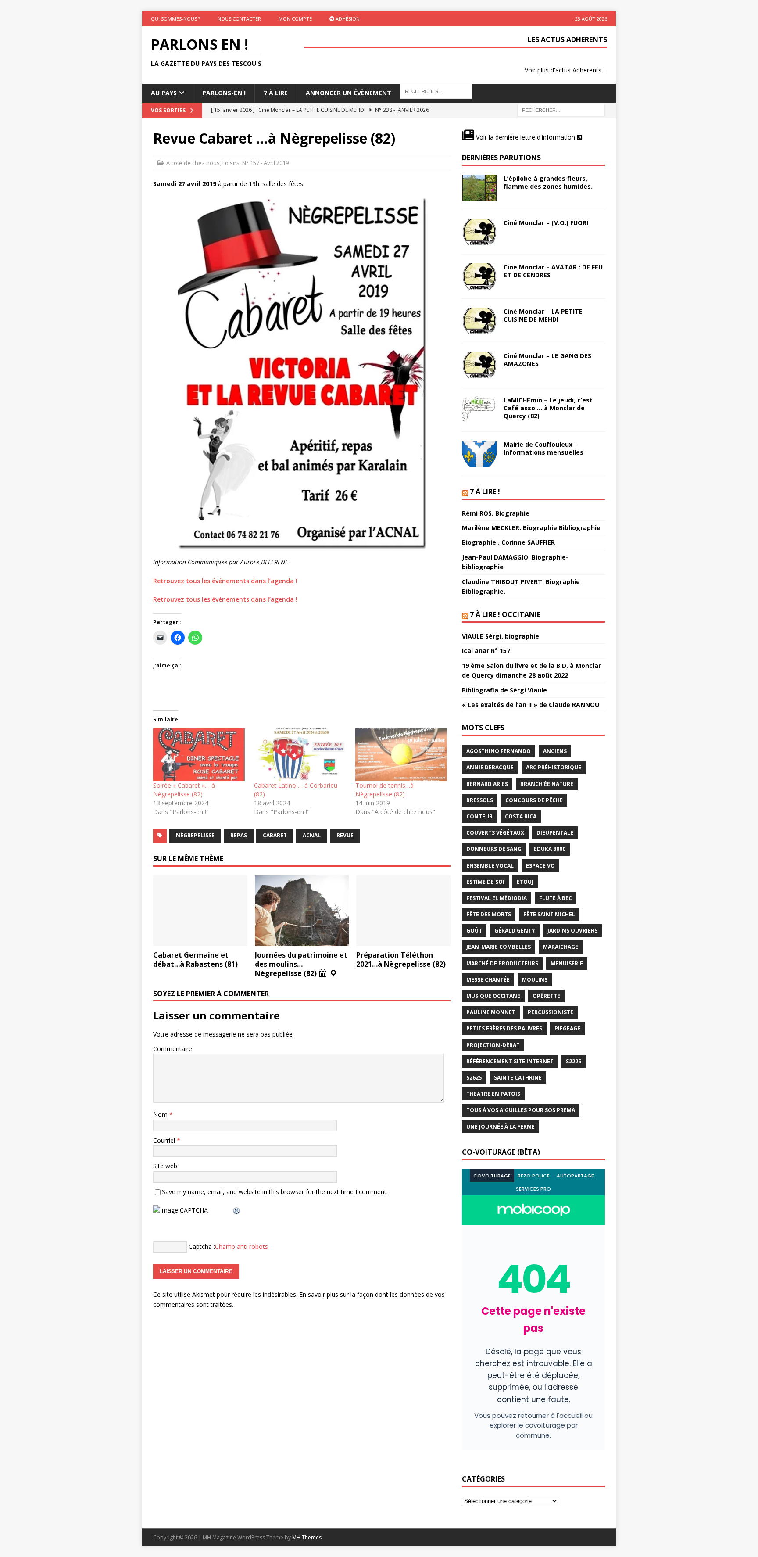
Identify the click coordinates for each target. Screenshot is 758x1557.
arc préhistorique (553, 767)
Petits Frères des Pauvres (504, 1028)
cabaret (275, 835)
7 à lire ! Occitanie (505, 614)
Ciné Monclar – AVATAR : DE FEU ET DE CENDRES (553, 271)
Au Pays (164, 93)
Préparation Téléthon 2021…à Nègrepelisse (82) (401, 959)
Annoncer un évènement (348, 93)
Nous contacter (239, 18)
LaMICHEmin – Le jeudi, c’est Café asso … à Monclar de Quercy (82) (548, 408)
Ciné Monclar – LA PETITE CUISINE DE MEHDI (543, 315)
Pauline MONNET (490, 1012)
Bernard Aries (487, 784)
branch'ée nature (546, 784)
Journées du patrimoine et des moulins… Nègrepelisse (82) (301, 964)
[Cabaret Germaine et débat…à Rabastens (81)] (200, 910)
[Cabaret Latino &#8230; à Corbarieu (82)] (300, 754)
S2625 (474, 1077)
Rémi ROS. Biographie (495, 513)
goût (474, 930)
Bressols (479, 800)
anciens (555, 751)
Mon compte (295, 18)
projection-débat (493, 1045)
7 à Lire (276, 93)
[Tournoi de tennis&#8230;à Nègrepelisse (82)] (401, 754)
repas (238, 835)
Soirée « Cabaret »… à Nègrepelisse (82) (184, 789)
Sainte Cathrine (518, 1077)
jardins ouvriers (572, 930)
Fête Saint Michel (549, 914)
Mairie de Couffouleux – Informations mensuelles (543, 448)
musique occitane (493, 996)
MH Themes (307, 1537)
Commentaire (172, 1048)
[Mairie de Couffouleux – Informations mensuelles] (479, 454)
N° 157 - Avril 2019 (265, 163)
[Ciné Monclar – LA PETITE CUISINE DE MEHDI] (479, 321)
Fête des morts (488, 914)
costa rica (520, 816)
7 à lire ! (485, 491)
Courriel (165, 1140)
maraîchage (560, 947)
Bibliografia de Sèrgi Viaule (504, 690)
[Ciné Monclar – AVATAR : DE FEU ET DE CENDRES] (479, 276)
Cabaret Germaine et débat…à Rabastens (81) (195, 959)
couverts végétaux (495, 832)
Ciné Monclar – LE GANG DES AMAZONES (547, 360)
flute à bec (555, 898)
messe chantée (488, 979)
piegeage (567, 1028)
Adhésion (347, 18)
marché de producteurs (502, 963)
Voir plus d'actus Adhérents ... (566, 70)
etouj (525, 882)
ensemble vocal (490, 865)
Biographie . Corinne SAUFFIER (508, 542)
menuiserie (567, 963)
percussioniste (550, 1012)
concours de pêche (534, 800)
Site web (165, 1166)
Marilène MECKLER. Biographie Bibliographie (531, 528)
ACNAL (312, 835)
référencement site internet (510, 1061)
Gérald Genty (514, 930)
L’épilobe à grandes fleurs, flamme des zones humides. (548, 182)
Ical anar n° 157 (486, 650)
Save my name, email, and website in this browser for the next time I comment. (275, 1191)
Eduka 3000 (549, 849)
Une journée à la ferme (500, 1126)
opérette (546, 996)
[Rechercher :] (561, 109)
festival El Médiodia (496, 898)
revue (345, 835)
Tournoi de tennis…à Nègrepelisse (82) (384, 789)
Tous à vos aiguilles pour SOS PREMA (520, 1110)
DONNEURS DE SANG (494, 849)
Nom (161, 1114)
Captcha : (202, 1246)
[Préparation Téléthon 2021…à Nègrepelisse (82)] (403, 910)
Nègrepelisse (195, 835)
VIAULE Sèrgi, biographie (500, 636)
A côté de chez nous (193, 163)
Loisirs (231, 163)
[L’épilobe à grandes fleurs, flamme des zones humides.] (479, 188)
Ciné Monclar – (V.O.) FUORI (546, 223)
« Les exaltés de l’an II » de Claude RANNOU (530, 704)
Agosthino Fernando (498, 751)
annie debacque (490, 767)
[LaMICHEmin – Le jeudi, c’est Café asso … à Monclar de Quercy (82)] (479, 409)
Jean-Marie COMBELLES (498, 947)
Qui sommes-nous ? (175, 18)
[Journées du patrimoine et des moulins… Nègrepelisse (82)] (302, 910)
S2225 (573, 1061)
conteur (479, 816)
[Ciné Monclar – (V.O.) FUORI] (479, 232)
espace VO (540, 865)
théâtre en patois (493, 1094)
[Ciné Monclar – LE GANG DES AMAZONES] (479, 365)
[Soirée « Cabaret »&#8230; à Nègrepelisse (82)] (199, 754)
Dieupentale (554, 832)
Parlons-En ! (224, 93)
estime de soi (485, 882)
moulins (534, 979)
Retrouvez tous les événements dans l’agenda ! (225, 581)
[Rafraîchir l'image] (237, 1210)
